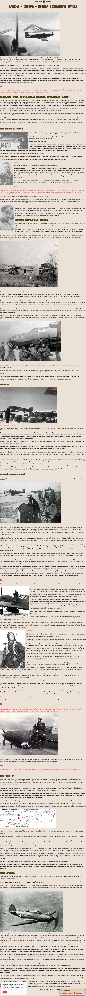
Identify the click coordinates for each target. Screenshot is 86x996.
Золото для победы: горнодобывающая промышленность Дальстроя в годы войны (71, 993)
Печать (2, 995)
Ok (4, 992)
